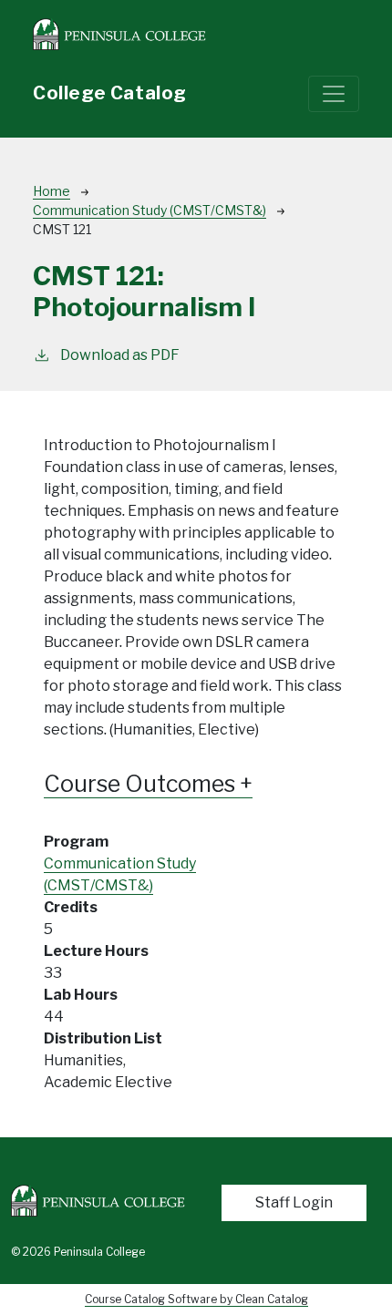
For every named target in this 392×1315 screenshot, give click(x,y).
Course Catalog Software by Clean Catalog (196, 1299)
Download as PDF (120, 355)
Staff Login (294, 1202)
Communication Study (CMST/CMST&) (149, 210)
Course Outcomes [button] (142, 783)
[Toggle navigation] (333, 94)
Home (51, 191)
